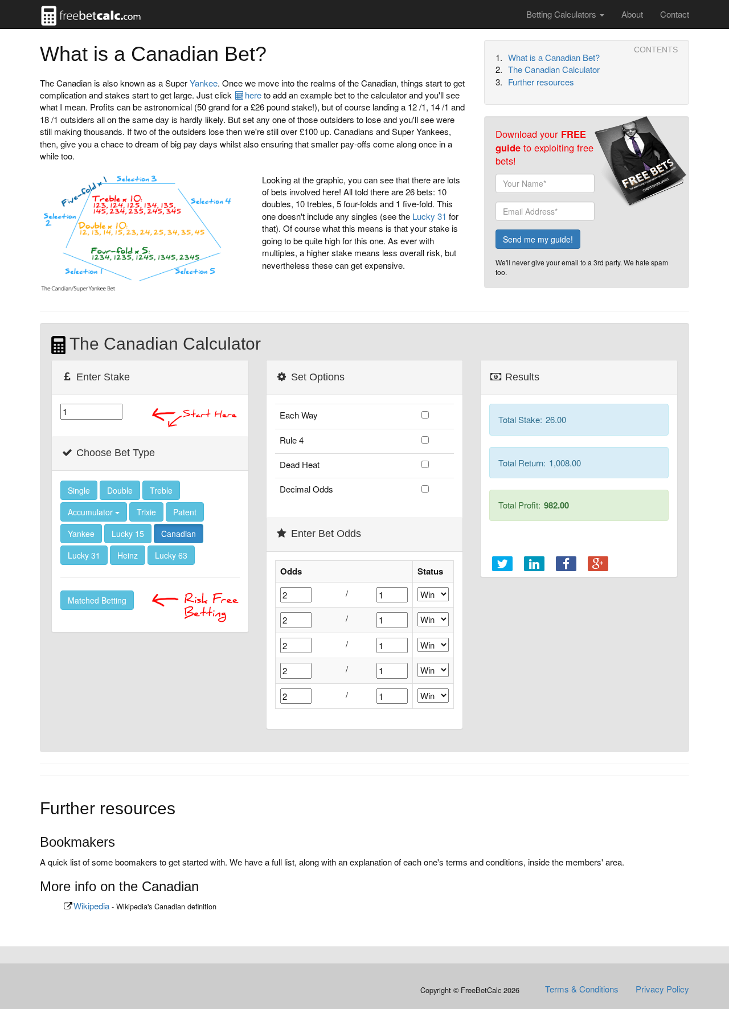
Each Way (299, 415)
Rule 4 (292, 440)
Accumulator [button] (91, 512)
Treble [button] (161, 490)
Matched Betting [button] (97, 600)
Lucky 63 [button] (171, 555)
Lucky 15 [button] (128, 533)
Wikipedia (91, 906)
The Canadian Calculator (554, 69)
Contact (674, 14)
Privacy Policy (662, 989)
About (632, 14)
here (253, 95)
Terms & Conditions (582, 989)
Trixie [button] (146, 512)
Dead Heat (300, 464)
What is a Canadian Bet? (554, 57)
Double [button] (120, 490)
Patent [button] (184, 512)
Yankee (204, 83)
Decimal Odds (306, 489)
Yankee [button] (81, 533)
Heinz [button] (127, 555)
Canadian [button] (178, 533)
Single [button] (79, 490)
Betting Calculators (562, 14)
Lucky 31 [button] (84, 555)
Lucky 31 (429, 216)
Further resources (541, 82)
